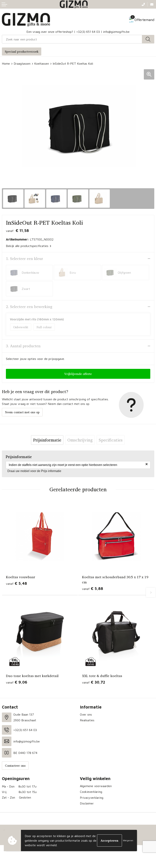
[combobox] (72, 39)
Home (6, 63)
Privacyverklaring (91, 797)
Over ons (86, 714)
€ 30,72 (93, 682)
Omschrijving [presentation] (80, 440)
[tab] (47, 440)
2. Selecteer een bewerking (29, 306)
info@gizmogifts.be (116, 31)
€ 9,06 (16, 682)
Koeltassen (41, 63)
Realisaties (87, 720)
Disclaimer (87, 803)
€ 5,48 (16, 583)
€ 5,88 (92, 588)
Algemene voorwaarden (96, 786)
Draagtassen (22, 63)
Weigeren (128, 840)
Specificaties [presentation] (111, 440)
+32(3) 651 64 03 (88, 31)
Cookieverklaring (91, 791)
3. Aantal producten (23, 345)
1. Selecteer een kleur (24, 258)
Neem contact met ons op (22, 412)
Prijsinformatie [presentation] (47, 440)
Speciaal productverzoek (21, 51)
